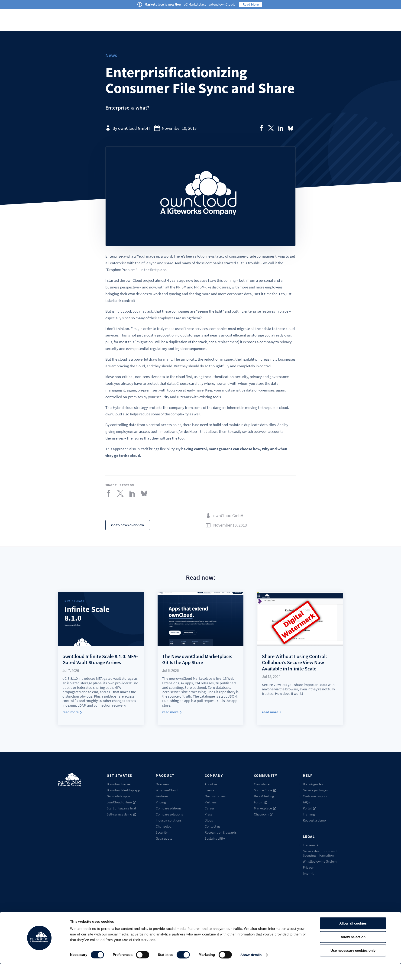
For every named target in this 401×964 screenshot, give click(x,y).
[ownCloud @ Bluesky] (290, 128)
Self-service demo (119, 814)
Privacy (308, 867)
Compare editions (168, 808)
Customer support (316, 796)
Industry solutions (168, 820)
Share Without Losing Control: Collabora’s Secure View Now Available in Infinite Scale (294, 662)
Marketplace (263, 808)
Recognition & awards (220, 832)
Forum (258, 802)
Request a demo (314, 820)
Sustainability (215, 838)
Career (209, 808)
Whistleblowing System (319, 861)
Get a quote (164, 838)
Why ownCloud (167, 790)
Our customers (215, 796)
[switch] (142, 954)
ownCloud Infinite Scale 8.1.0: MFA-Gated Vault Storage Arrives (100, 659)
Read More (251, 4)
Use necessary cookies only (352, 950)
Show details (251, 955)
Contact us (212, 826)
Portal (307, 808)
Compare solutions (169, 814)
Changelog (163, 826)
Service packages (315, 790)
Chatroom (261, 814)
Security (162, 832)
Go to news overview (127, 525)
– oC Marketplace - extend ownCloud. (190, 4)
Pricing (161, 802)
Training (309, 814)
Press (208, 814)
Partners (211, 802)
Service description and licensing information (319, 853)
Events (209, 790)
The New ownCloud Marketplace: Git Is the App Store (197, 659)
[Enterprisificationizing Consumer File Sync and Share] (261, 128)
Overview (162, 784)
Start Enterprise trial (121, 808)
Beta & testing (264, 796)
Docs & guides (313, 784)
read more (70, 712)
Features (162, 796)
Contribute (261, 784)
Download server (119, 784)
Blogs (209, 820)
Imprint (308, 873)
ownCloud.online (119, 802)
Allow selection (353, 937)
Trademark (310, 845)
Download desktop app (123, 790)
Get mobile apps (118, 796)
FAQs (306, 802)
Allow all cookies (353, 923)
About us (211, 784)
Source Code (263, 790)
